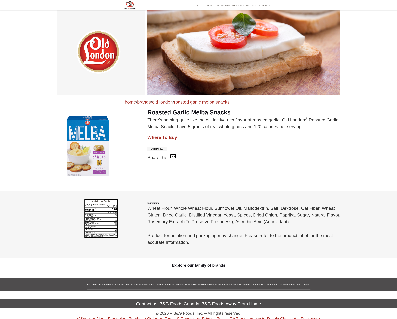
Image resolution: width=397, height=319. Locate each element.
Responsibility (223, 5)
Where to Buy (264, 5)
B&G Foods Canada (179, 303)
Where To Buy (162, 137)
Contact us (146, 303)
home (130, 102)
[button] (157, 149)
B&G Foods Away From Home (231, 303)
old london (162, 102)
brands (144, 102)
